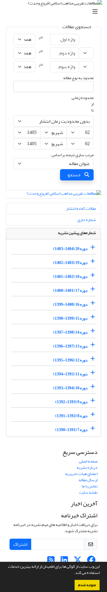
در (41, 37)
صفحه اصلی (88, 461)
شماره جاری (86, 220)
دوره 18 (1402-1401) (70, 277)
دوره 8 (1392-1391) (71, 416)
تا (92, 110)
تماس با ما (89, 486)
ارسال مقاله (88, 480)
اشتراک (20, 544)
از (92, 104)
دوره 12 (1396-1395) (70, 360)
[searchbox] (88, 86)
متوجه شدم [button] (87, 584)
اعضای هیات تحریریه (81, 474)
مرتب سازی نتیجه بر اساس (72, 155)
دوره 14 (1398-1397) (70, 332)
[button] (72, 573)
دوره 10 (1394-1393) (70, 388)
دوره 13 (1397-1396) (70, 346)
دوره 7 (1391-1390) (71, 430)
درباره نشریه (87, 467)
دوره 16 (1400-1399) (70, 304)
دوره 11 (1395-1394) (70, 374)
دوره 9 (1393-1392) (71, 402)
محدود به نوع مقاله (78, 78)
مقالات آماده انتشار (81, 208)
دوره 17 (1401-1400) (70, 291)
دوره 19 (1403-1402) (70, 263)
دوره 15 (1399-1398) (70, 318)
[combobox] (53, 86)
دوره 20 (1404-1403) (70, 249)
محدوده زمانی (83, 98)
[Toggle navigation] (55, 11)
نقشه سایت (88, 492)
